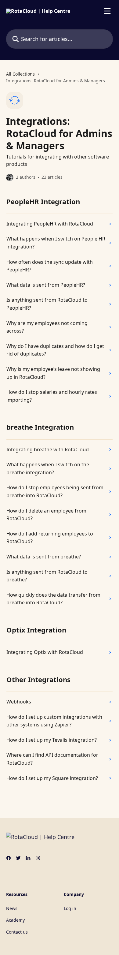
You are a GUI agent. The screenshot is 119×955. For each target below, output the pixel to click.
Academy (15, 920)
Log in (70, 908)
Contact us (17, 932)
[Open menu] (107, 11)
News (11, 908)
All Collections (20, 74)
